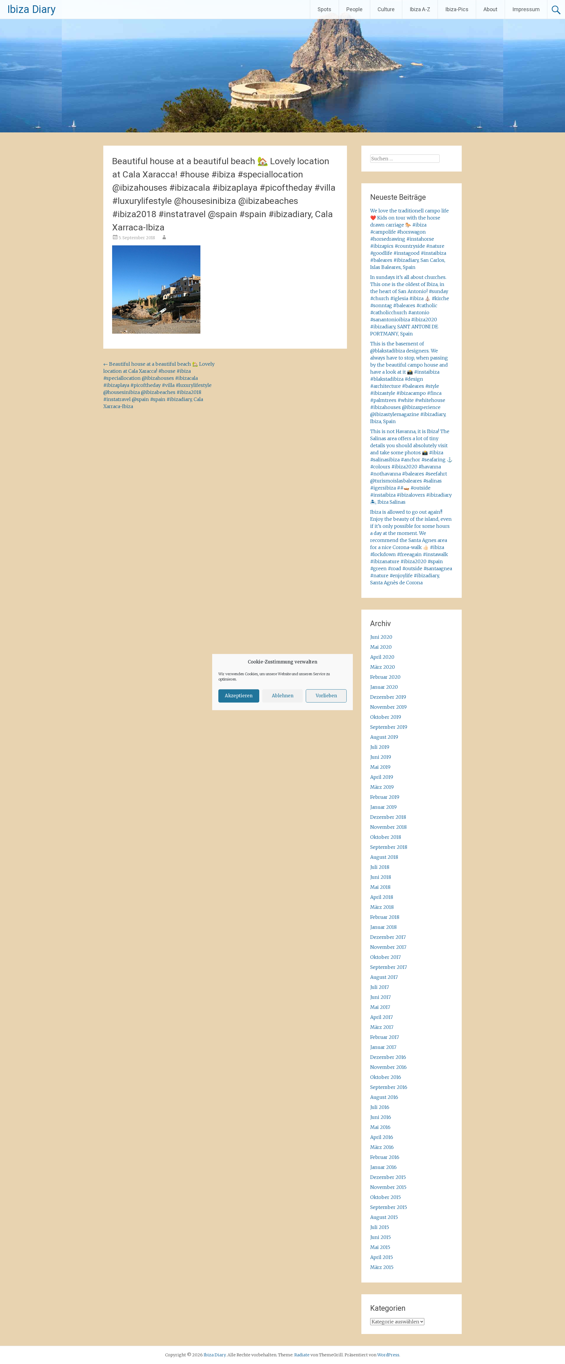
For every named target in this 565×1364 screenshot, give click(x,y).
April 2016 (381, 1137)
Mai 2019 (380, 767)
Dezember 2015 (388, 1177)
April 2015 (381, 1257)
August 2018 (384, 857)
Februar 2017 (384, 1037)
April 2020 (382, 657)
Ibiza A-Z (420, 9)
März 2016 (382, 1147)
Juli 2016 (379, 1107)
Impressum (526, 9)
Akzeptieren (238, 695)
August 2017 (384, 977)
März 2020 (382, 667)
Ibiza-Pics (456, 9)
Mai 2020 (381, 647)
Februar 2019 (384, 797)
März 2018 (382, 907)
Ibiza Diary (31, 9)
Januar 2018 (383, 927)
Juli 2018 (379, 867)
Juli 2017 (379, 987)
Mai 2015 (380, 1247)
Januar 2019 (383, 807)
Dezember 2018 (388, 817)
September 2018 (388, 847)
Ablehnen (282, 695)
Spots (324, 9)
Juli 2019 (379, 747)
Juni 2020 (381, 637)
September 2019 (388, 727)
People (354, 9)
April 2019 (381, 777)
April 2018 (381, 897)
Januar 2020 (384, 687)
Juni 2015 (380, 1237)
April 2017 (381, 1017)
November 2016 (388, 1067)
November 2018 (388, 827)
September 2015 (388, 1207)
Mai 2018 (380, 887)
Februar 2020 (385, 677)
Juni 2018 (380, 877)
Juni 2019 (380, 757)
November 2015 (388, 1187)
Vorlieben (326, 695)
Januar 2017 (383, 1047)
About (490, 9)
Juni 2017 (380, 997)
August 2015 (384, 1217)
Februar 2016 (384, 1157)
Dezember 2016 (388, 1057)
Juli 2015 (379, 1227)
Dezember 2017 (388, 937)
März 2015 (381, 1267)
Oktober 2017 (385, 957)
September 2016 (388, 1087)
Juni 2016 (380, 1117)
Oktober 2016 (385, 1077)
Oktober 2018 (385, 837)
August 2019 (384, 737)
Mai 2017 (380, 1007)
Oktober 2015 (385, 1197)
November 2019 (388, 707)
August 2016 (384, 1097)
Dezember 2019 (388, 697)
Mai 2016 (380, 1127)
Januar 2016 (383, 1167)
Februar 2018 (384, 917)
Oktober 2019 (385, 717)
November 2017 (388, 947)
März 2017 (381, 1027)
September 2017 (388, 967)
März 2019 (382, 787)
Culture (386, 9)
